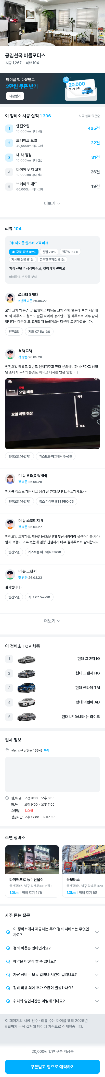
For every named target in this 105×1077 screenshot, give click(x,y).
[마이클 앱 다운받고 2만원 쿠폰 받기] (52, 88)
